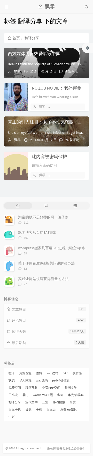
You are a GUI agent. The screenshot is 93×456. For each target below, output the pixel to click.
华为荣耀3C (76, 395)
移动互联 (31, 387)
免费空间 (15, 387)
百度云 (51, 409)
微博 (39, 373)
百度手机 (15, 409)
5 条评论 (71, 71)
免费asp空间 (68, 409)
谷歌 (28, 409)
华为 (60, 395)
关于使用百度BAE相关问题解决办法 (46, 263)
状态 (12, 380)
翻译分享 (15, 402)
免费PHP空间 (51, 387)
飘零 (17, 71)
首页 (16, 38)
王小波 (13, 395)
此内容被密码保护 (49, 156)
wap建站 (52, 373)
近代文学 (31, 402)
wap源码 (42, 380)
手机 (39, 409)
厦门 (25, 395)
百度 (72, 402)
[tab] (17, 205)
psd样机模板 (60, 380)
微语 (12, 373)
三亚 (45, 402)
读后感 (77, 373)
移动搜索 (59, 402)
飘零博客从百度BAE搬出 (37, 232)
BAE (65, 373)
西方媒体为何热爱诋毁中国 (34, 53)
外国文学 (71, 387)
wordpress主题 (43, 395)
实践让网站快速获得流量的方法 (43, 278)
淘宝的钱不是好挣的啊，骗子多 (43, 217)
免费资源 (25, 373)
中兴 (12, 416)
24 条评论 (72, 140)
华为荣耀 (25, 380)
